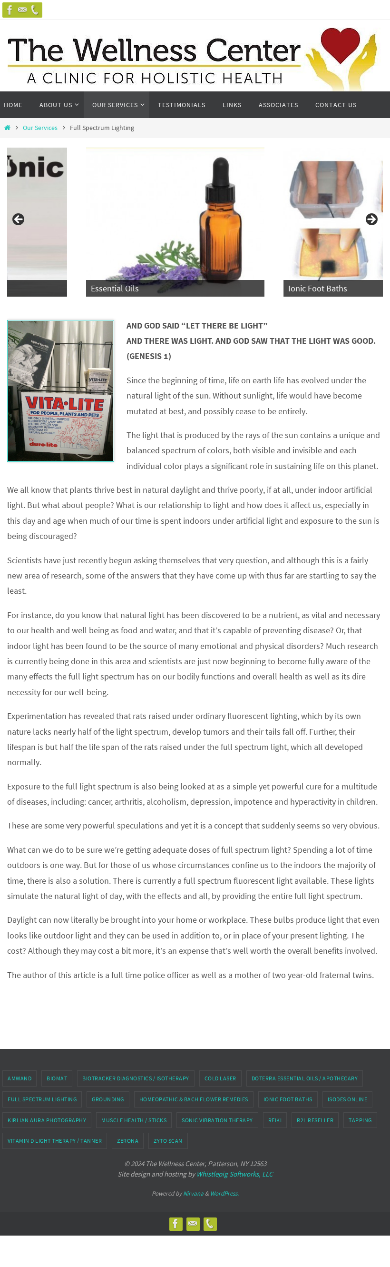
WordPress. (224, 1193)
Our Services (40, 127)
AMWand (19, 1078)
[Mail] (22, 10)
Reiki (275, 1120)
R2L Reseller (315, 1120)
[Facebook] (10, 10)
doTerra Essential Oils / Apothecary (305, 1078)
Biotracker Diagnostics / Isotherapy (135, 1078)
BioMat (57, 1078)
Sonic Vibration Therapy (217, 1120)
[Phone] (34, 10)
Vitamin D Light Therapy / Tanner (55, 1140)
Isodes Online (348, 1099)
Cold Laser (220, 1078)
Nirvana (193, 1193)
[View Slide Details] (98, 222)
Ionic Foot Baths (287, 1099)
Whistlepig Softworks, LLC (234, 1173)
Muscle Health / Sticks (133, 1120)
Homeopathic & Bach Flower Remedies (193, 1099)
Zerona (127, 1140)
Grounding (108, 1099)
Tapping (360, 1120)
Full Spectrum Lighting (42, 1099)
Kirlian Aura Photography (47, 1120)
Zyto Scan (168, 1140)
